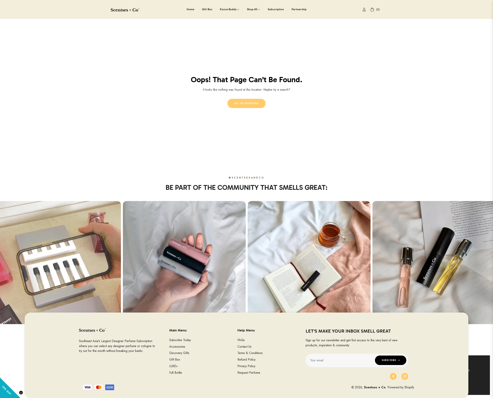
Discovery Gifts (179, 353)
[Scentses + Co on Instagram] (404, 376)
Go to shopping (246, 103)
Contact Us (244, 346)
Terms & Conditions (250, 353)
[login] (364, 9)
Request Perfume (248, 372)
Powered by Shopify (400, 387)
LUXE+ (173, 366)
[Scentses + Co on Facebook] (393, 376)
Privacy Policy (246, 366)
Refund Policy (246, 359)
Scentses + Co (375, 387)
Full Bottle (175, 372)
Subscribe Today (180, 340)
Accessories (177, 346)
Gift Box (174, 359)
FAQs (241, 340)
